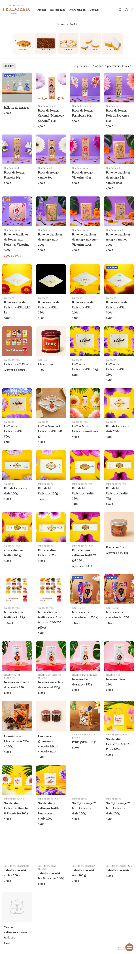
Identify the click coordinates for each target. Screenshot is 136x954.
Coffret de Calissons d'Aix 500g (14, 431)
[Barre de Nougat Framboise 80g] (85, 87)
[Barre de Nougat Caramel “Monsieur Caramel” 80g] (51, 87)
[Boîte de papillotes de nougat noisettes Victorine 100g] (85, 211)
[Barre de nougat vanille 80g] (51, 149)
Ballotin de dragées (16, 107)
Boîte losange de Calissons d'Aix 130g (49, 307)
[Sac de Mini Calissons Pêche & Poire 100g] (119, 716)
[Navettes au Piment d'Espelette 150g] (17, 656)
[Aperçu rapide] (28, 78)
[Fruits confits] (119, 527)
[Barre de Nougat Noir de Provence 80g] (119, 87)
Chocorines (45, 364)
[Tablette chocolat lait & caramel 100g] (51, 847)
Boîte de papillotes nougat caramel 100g (118, 239)
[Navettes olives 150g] (119, 656)
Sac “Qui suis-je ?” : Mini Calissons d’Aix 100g (84, 808)
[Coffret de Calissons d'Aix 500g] (17, 403)
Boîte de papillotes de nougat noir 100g (50, 239)
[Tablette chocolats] (119, 847)
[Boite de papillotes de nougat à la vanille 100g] (119, 149)
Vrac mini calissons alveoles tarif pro (15, 932)
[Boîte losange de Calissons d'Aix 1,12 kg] (17, 279)
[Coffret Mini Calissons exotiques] (85, 403)
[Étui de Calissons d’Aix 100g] (17, 465)
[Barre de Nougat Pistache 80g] (17, 149)
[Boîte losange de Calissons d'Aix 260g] (85, 279)
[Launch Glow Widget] (129, 947)
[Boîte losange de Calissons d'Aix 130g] (51, 279)
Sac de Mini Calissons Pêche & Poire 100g (118, 744)
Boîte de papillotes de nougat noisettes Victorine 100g (85, 239)
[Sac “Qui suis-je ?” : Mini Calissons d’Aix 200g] (119, 780)
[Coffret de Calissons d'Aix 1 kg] (85, 341)
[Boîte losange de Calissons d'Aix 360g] (119, 279)
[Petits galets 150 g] (85, 716)
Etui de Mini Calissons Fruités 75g (117, 493)
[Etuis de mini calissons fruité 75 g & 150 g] (85, 527)
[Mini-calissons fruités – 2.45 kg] (17, 589)
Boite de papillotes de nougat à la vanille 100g (118, 177)
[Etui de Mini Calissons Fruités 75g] (119, 465)
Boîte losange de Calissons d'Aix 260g (83, 307)
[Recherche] (120, 9)
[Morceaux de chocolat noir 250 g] (85, 589)
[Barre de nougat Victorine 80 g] (85, 149)
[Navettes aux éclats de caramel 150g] (51, 656)
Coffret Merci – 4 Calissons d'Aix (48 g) (50, 431)
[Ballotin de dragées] (17, 87)
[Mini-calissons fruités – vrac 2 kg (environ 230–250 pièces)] (51, 589)
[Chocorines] (51, 341)
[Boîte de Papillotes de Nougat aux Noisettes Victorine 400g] (17, 211)
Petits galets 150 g (83, 742)
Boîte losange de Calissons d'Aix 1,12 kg (17, 307)
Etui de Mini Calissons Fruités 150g (83, 493)
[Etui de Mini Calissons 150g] (51, 465)
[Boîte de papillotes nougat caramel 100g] (119, 211)
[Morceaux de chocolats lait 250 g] (119, 589)
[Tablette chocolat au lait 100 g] (17, 847)
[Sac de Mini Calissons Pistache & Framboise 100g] (17, 780)
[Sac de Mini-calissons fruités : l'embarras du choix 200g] (51, 780)
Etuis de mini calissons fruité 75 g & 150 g (84, 555)
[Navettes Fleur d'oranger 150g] (85, 656)
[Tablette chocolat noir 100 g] (85, 847)
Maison (61, 24)
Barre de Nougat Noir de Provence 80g (117, 115)
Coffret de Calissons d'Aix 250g (116, 369)
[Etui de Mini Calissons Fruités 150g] (85, 465)
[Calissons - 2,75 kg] (17, 341)
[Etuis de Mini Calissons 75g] (51, 527)
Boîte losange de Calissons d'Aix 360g (117, 307)
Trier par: (97, 66)
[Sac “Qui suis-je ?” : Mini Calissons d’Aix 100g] (85, 780)
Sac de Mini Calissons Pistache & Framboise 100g (16, 808)
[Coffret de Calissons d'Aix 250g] (119, 341)
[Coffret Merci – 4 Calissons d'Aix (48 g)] (51, 403)
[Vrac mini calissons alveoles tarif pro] (17, 907)
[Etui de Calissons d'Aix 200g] (119, 403)
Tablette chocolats (117, 870)
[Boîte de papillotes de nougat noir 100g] (51, 211)
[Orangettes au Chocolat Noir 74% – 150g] (17, 716)
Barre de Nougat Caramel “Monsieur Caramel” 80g (51, 115)
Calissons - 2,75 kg (16, 364)
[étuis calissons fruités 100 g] (17, 527)
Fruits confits (115, 547)
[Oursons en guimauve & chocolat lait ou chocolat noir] (51, 716)
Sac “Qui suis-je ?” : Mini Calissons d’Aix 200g (118, 808)
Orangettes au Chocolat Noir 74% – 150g (16, 741)
